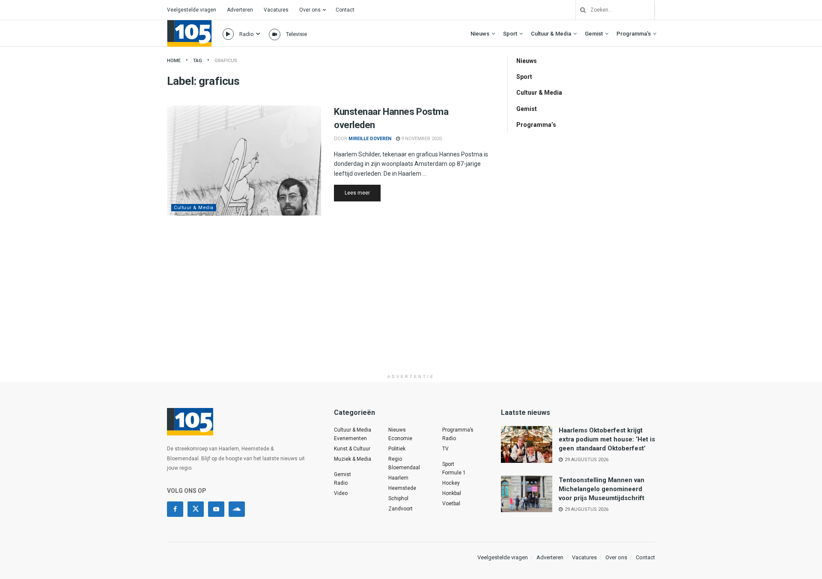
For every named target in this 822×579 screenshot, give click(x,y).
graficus (225, 60)
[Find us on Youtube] (216, 509)
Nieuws (480, 33)
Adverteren (240, 10)
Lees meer (363, 192)
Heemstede (402, 488)
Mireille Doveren (369, 138)
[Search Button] (579, 10)
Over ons (310, 10)
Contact (345, 10)
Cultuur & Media (551, 33)
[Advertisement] (411, 310)
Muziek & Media (352, 459)
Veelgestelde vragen (191, 10)
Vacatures (276, 10)
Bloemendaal (404, 468)
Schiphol (398, 498)
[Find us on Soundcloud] (237, 509)
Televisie (296, 34)
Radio (246, 34)
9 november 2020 (421, 138)
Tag (197, 60)
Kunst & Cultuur (352, 449)
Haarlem (398, 478)
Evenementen (350, 438)
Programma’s (633, 33)
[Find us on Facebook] (175, 509)
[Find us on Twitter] (196, 509)
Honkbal (451, 493)
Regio (395, 459)
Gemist (594, 33)
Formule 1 (454, 473)
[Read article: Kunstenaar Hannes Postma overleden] (244, 160)
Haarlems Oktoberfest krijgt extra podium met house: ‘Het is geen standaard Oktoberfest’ (607, 439)
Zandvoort (400, 509)
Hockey (451, 483)
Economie (400, 438)
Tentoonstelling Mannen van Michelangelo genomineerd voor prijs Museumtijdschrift (601, 489)
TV (445, 449)
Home (174, 60)
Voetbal (451, 504)
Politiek (396, 449)
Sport (510, 33)
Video (341, 493)
